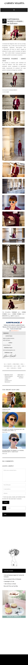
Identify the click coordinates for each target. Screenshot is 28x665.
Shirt (19, 366)
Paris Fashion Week (8, 366)
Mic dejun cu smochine (20, 377)
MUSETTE (5, 316)
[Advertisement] (14, 532)
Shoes (23, 366)
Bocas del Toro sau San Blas (11, 586)
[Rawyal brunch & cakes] (14, 617)
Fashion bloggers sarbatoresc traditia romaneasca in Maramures (9, 379)
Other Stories (16, 364)
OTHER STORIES (16, 314)
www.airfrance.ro (15, 330)
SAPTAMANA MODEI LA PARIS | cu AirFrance (15, 21)
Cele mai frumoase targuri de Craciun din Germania (14, 575)
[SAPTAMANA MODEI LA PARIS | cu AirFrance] (14, 32)
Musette (9, 364)
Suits (8, 368)
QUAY (12, 316)
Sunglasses (13, 368)
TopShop (19, 368)
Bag (5, 364)
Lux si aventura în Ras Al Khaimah (12, 579)
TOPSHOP (14, 312)
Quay (15, 366)
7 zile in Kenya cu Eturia (10, 583)
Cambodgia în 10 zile (9, 581)
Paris (22, 364)
